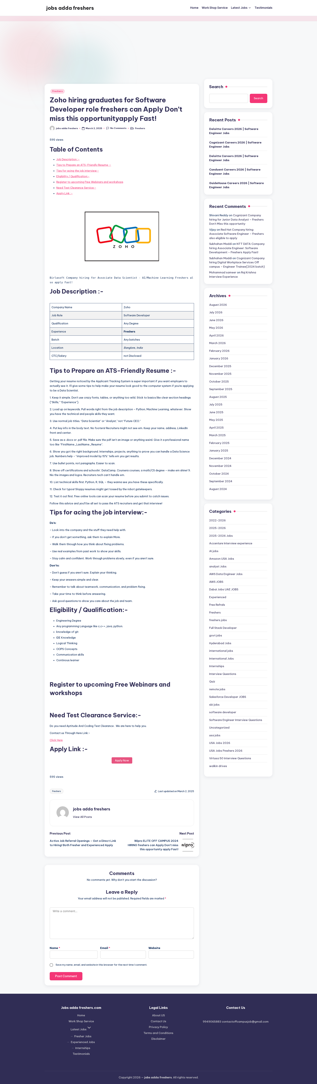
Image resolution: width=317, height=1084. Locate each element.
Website (154, 948)
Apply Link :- (64, 193)
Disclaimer (158, 1039)
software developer (222, 712)
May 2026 (216, 328)
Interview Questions (222, 674)
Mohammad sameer (222, 272)
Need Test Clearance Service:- (76, 187)
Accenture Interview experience (230, 543)
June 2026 (216, 320)
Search (216, 86)
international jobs (221, 651)
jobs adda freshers (70, 8)
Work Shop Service (81, 1021)
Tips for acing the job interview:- (77, 170)
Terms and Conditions (158, 1033)
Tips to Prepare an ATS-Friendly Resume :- (83, 165)
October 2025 (219, 381)
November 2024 (220, 466)
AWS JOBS (216, 582)
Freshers (57, 91)
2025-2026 (217, 528)
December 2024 (220, 458)
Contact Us (158, 1021)
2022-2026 (217, 520)
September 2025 (220, 389)
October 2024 (219, 473)
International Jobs (221, 658)
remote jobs (217, 689)
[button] (82, 817)
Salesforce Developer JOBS (227, 697)
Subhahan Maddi (220, 244)
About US (158, 1015)
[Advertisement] (158, 46)
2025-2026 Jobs (221, 536)
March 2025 (217, 435)
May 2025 (216, 420)
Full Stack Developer (223, 628)
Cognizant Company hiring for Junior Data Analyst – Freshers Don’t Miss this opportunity (236, 219)
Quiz (212, 681)
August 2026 (218, 305)
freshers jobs (218, 620)
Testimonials (81, 1054)
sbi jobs (214, 704)
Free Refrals (217, 605)
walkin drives (218, 766)
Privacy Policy (158, 1027)
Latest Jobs (79, 1029)
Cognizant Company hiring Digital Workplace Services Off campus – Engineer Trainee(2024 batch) (237, 262)
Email (105, 948)
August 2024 (218, 489)
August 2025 (218, 397)
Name (55, 948)
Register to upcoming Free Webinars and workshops (89, 182)
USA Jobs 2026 (219, 743)
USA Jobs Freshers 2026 (225, 750)
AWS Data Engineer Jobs (226, 574)
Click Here (56, 740)
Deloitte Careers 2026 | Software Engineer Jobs (233, 131)
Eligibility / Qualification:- (72, 176)
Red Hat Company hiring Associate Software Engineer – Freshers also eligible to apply (236, 234)
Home (81, 1015)
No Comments (118, 128)
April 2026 (216, 335)
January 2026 (218, 358)
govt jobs (215, 635)
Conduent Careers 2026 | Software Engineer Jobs (235, 172)
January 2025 (218, 450)
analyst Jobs (218, 566)
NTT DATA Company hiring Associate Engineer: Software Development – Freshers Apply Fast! (237, 248)
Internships (216, 666)
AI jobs (213, 551)
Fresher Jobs (82, 1036)
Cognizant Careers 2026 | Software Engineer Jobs (235, 145)
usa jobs (214, 735)
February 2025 (219, 443)
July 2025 (215, 404)
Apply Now (122, 760)
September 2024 (220, 481)
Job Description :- (68, 159)
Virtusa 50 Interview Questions (230, 758)
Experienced (217, 597)
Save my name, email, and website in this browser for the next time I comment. (101, 964)
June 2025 (216, 412)
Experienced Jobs (83, 1042)
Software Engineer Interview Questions (235, 720)
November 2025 (220, 374)
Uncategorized (219, 727)
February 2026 (219, 351)
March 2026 (217, 343)
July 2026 (215, 312)
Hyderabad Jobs (220, 643)
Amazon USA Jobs (221, 558)
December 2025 (220, 366)
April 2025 (216, 427)
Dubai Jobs (223, 589)
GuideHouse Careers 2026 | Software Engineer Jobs (236, 185)
